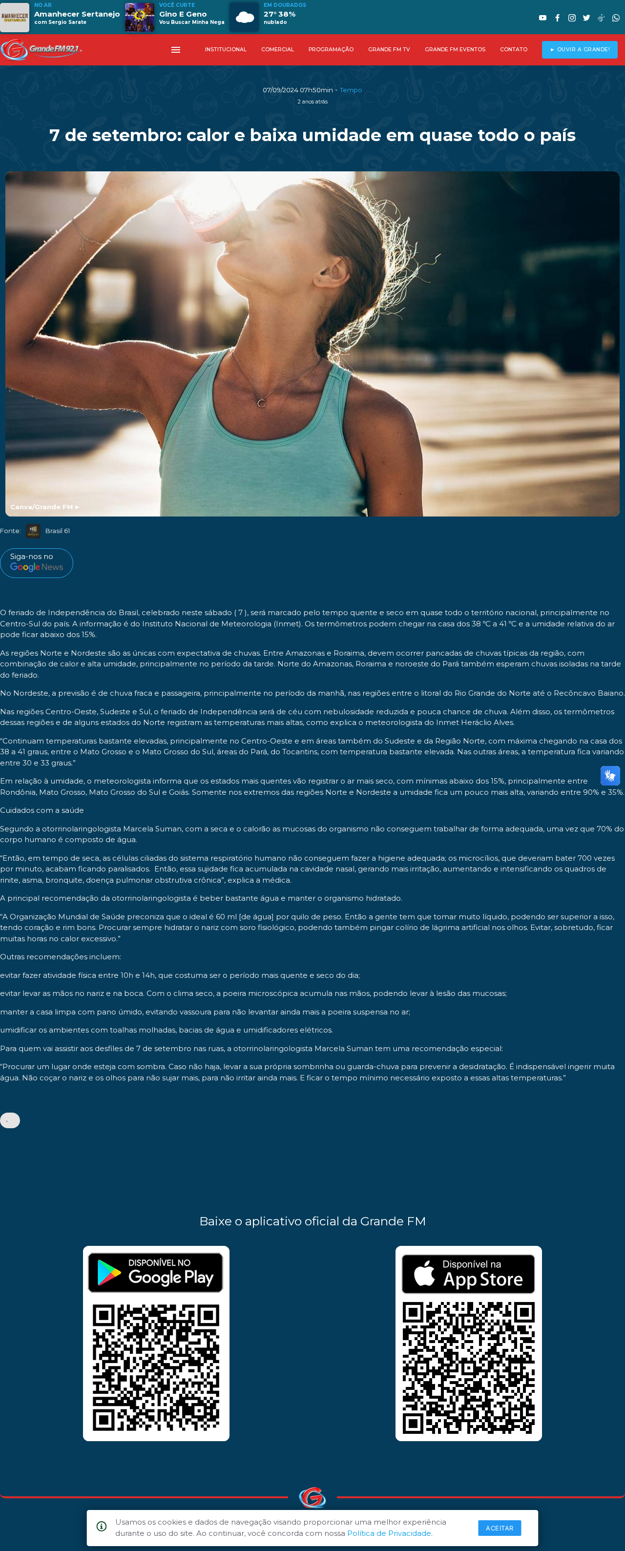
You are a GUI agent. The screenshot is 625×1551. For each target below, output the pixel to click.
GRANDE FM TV (389, 49)
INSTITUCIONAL (226, 49)
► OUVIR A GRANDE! (580, 49)
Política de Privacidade (389, 1533)
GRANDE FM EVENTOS (455, 49)
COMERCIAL (277, 49)
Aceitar (500, 1528)
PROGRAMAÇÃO (331, 49)
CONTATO (513, 49)
